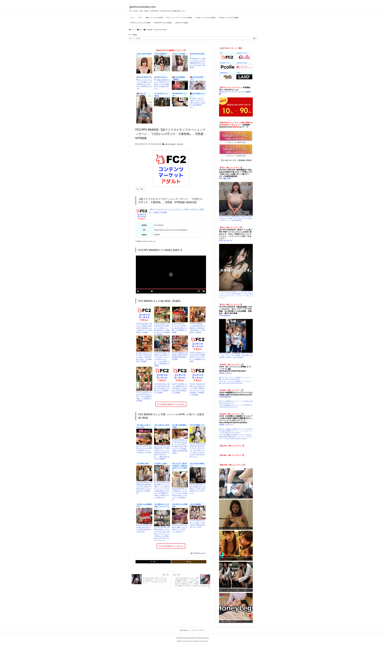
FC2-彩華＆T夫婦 (142, 463)
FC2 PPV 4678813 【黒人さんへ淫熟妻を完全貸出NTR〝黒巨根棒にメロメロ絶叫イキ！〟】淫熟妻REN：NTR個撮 (144, 328)
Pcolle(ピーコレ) (225, 63)
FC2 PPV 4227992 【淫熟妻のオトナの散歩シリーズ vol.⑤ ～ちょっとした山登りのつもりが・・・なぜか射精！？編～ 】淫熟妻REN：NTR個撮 (162, 359)
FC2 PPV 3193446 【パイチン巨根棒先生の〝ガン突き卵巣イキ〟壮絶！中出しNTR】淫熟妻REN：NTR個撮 (179, 388)
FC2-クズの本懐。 (180, 53)
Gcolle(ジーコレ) (242, 53)
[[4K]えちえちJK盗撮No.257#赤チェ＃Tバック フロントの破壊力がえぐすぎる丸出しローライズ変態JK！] (198, 85)
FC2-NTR (180, 144)
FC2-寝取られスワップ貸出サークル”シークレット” (162, 506)
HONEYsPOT (224, 73)
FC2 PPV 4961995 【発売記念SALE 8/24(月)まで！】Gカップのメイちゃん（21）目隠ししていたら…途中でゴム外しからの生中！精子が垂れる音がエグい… (197, 450)
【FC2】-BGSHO (162, 29)
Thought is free (203, 641)
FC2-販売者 (148, 29)
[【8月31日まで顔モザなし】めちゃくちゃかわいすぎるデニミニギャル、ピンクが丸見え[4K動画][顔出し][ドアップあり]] (144, 109)
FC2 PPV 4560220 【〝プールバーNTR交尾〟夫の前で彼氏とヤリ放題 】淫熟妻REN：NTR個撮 (179, 328)
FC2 (140, 29)
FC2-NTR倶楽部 (195, 504)
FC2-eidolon (224, 315)
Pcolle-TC (142, 93)
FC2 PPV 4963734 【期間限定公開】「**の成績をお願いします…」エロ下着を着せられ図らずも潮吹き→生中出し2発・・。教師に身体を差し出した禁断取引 (162, 452)
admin (203, 553)
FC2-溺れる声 (225, 178)
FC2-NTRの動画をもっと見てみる (171, 546)
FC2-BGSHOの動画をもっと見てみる (170, 404)
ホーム (133, 29)
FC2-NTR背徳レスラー (197, 425)
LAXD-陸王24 (225, 397)
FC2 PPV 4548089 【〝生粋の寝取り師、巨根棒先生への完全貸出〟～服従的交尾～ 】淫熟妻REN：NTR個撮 (197, 328)
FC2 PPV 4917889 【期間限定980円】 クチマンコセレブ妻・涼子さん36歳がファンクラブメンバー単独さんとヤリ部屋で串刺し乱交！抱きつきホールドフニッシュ (162, 533)
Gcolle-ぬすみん (161, 77)
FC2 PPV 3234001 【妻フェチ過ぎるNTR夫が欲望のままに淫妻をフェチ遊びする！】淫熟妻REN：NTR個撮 (162, 388)
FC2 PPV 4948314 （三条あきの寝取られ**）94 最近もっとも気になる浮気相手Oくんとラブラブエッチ (197, 488)
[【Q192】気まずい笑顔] (162, 102)
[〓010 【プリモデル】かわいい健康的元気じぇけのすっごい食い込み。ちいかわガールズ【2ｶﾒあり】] (180, 101)
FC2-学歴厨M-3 (161, 53)
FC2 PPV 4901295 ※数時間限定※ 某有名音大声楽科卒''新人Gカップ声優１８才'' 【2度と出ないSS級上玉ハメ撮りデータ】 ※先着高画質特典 (235, 218)
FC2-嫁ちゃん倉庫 (160, 463)
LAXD (238, 73)
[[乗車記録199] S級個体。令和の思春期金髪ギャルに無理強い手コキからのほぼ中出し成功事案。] (180, 85)
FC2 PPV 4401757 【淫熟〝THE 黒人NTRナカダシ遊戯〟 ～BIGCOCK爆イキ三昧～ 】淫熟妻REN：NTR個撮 (144, 357)
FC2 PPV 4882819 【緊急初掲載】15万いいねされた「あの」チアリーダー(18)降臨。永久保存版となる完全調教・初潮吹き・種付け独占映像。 (236, 355)
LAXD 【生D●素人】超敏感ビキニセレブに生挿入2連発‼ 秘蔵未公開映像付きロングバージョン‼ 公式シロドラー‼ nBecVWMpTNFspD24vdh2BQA (235, 436)
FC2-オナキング (226, 240)
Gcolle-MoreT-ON (145, 77)
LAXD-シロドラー (226, 425)
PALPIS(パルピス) (242, 63)
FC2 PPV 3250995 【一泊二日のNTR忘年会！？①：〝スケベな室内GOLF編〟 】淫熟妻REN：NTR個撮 (144, 396)
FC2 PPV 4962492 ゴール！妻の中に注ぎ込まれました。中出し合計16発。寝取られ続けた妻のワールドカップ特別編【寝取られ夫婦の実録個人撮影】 (180, 446)
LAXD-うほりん (225, 373)
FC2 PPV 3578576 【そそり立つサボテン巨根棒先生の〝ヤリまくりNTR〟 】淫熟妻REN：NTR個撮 (197, 357)
